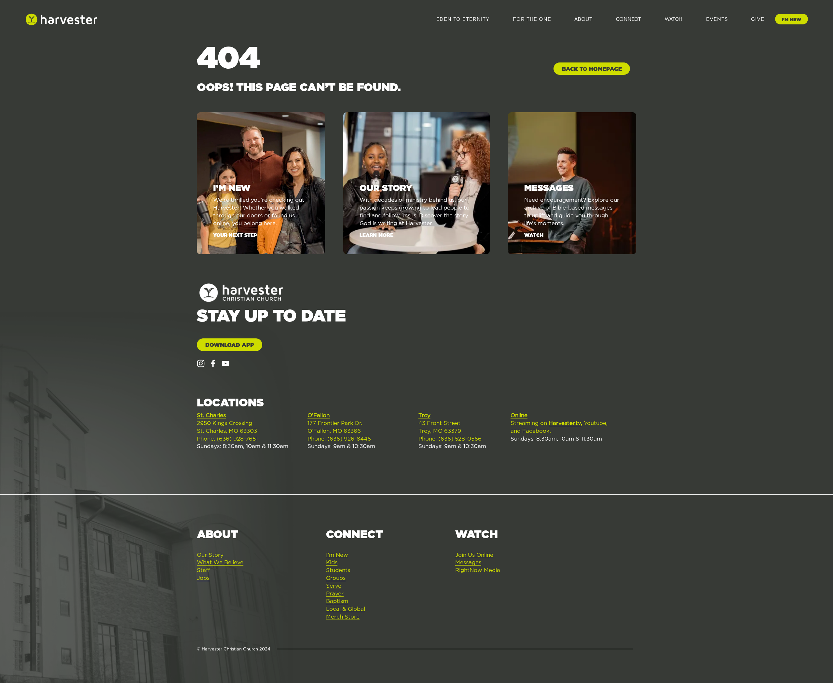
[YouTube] (225, 363)
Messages (468, 562)
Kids (331, 562)
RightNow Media (477, 570)
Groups (336, 578)
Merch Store (343, 616)
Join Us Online (474, 555)
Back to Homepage (592, 69)
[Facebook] (213, 363)
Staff (203, 570)
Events (717, 19)
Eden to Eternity (463, 19)
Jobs (203, 578)
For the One (532, 19)
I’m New (337, 555)
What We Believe (220, 562)
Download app (229, 345)
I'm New (791, 19)
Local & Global (345, 609)
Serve (333, 585)
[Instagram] (201, 363)
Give (757, 19)
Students (338, 570)
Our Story (210, 555)
